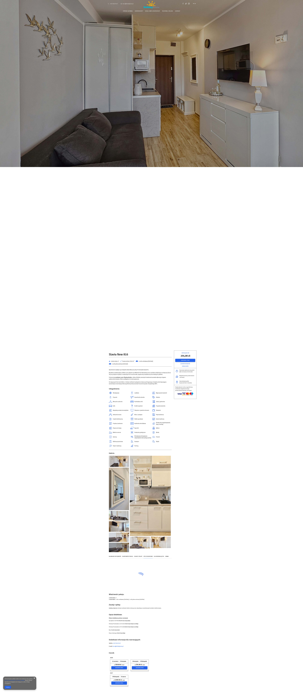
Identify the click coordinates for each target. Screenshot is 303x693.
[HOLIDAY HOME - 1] (118, 462)
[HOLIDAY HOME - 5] (118, 489)
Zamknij (8, 687)
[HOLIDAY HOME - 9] (118, 527)
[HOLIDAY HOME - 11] (118, 538)
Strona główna (128, 11)
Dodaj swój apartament (152, 11)
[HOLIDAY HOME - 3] (150, 496)
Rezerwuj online (167, 11)
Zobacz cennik (185, 366)
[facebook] (183, 4)
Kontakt (177, 11)
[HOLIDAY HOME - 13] (139, 543)
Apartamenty (139, 11)
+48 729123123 (114, 3)
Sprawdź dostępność (185, 363)
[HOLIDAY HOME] (151, 5)
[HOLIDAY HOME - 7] (118, 516)
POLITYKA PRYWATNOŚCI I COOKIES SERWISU (15, 680)
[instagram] (189, 4)
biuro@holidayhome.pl (128, 3)
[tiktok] (186, 4)
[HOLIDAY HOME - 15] (160, 543)
